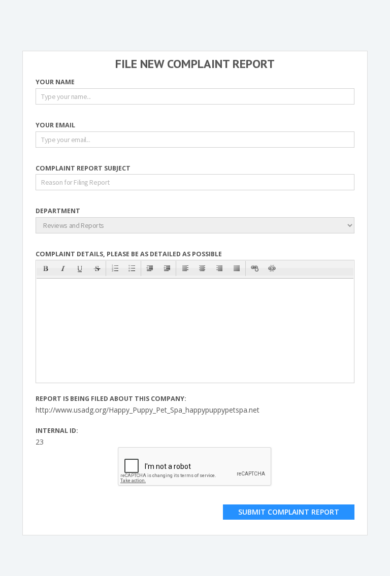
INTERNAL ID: (57, 431)
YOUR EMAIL (55, 125)
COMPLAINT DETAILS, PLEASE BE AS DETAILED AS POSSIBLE (129, 254)
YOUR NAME (55, 82)
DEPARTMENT (58, 211)
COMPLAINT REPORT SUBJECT (83, 168)
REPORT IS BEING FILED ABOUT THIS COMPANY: (111, 399)
